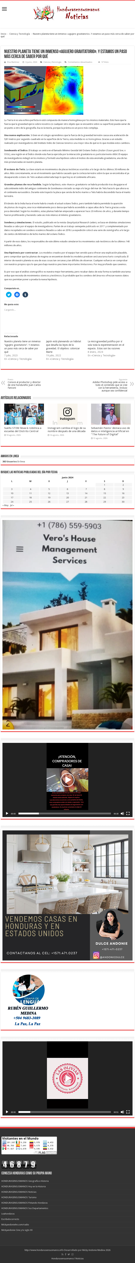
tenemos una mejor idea (77, 143)
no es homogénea (92, 139)
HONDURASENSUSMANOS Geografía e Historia (25, 1181)
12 (49, 493)
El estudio (37, 222)
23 (123, 497)
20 (67, 497)
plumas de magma (16, 207)
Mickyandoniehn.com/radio (15, 1224)
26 (49, 501)
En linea (13, 461)
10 (12, 493)
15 (104, 493)
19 (49, 497)
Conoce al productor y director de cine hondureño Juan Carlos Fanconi (24, 383)
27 (67, 501)
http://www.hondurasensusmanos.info (44, 1250)
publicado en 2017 (95, 226)
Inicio (3, 34)
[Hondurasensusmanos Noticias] (67, 12)
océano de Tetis (27, 177)
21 (86, 497)
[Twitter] (68, 1254)
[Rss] (62, 1254)
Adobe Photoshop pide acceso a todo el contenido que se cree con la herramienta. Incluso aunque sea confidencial (110, 385)
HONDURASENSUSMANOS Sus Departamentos (24, 1208)
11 (30, 493)
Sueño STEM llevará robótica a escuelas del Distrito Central (22, 429)
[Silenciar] (122, 813)
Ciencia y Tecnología (19, 34)
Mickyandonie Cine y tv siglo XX (17, 1230)
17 (12, 497)
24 (12, 501)
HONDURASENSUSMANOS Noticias (18, 1192)
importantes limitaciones (80, 264)
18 (30, 497)
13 (67, 493)
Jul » (12, 505)
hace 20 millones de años (98, 211)
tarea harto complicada (114, 256)
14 (86, 493)
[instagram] (72, 1254)
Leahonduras (8, 1213)
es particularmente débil (105, 154)
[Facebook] (66, 1254)
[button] (67, 780)
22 (104, 497)
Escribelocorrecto (10, 1219)
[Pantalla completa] (128, 813)
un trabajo (69, 226)
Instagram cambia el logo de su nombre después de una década (67, 429)
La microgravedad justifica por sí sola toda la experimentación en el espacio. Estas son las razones (106, 345)
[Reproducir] (7, 813)
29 (104, 501)
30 (123, 501)
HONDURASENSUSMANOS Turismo (19, 1197)
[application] (67, 780)
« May (5, 505)
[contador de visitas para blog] (19, 1164)
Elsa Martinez (13, 62)
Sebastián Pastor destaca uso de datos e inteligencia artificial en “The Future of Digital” (110, 431)
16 (123, 493)
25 (30, 501)
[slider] (64, 813)
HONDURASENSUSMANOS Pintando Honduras (24, 1202)
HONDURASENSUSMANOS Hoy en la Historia (23, 1186)
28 (86, 501)
